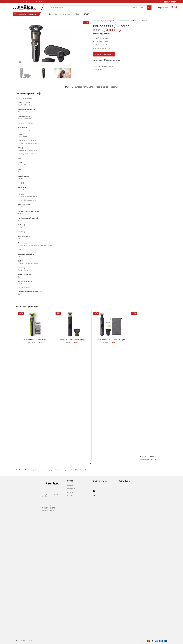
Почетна (96, 21)
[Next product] (166, 21)
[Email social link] (101, 70)
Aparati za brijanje (123, 21)
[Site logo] (25, 7)
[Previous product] (161, 21)
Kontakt (70, 496)
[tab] (67, 86)
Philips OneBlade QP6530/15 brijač (72, 339)
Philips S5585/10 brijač (148, 457)
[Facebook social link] (98, 70)
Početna (70, 485)
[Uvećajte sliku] (20, 62)
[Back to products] (163, 21)
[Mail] (94, 496)
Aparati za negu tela (108, 21)
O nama (70, 492)
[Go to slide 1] (90, 463)
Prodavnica (71, 489)
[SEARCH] (149, 7)
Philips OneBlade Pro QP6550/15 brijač (110, 339)
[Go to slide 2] (92, 463)
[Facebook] (94, 491)
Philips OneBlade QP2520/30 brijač (35, 339)
